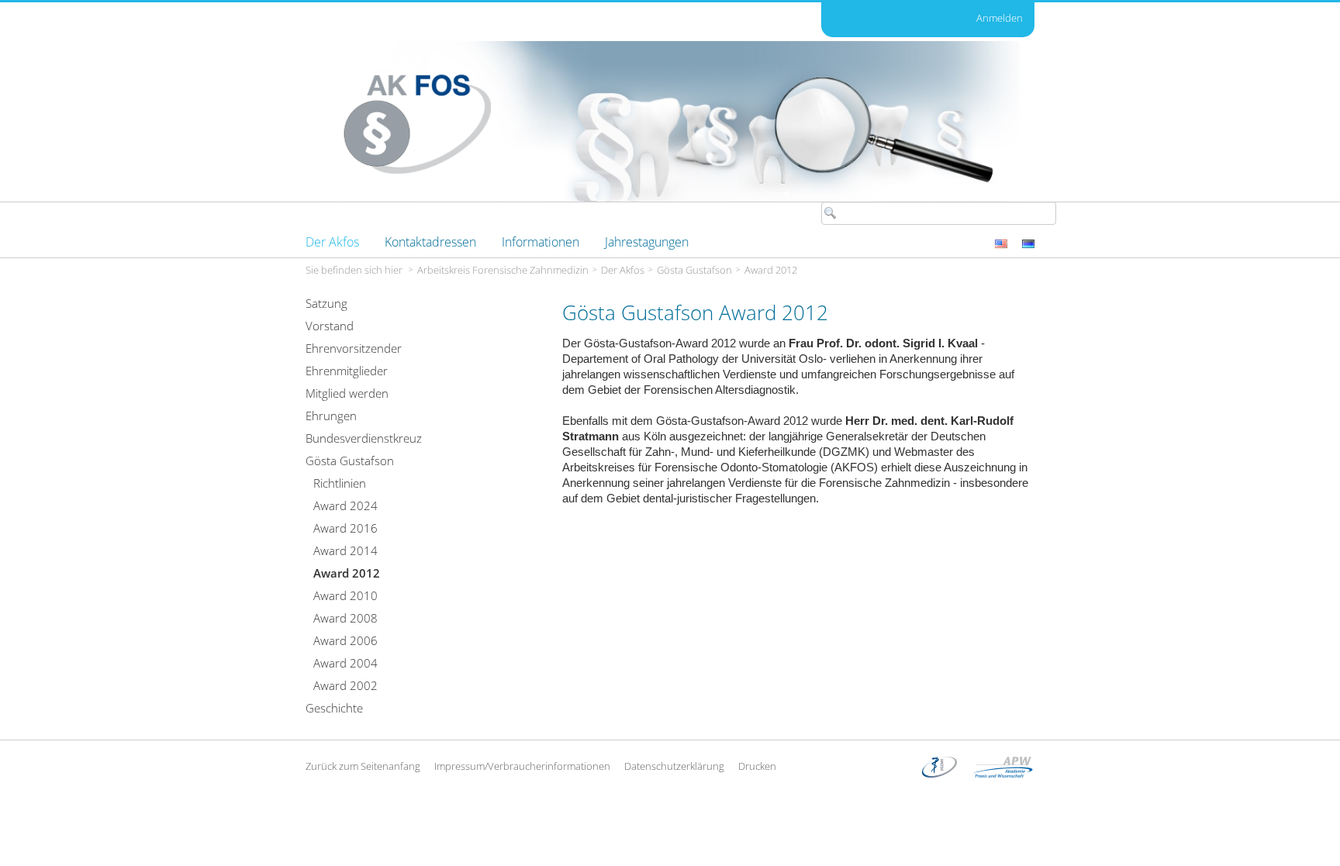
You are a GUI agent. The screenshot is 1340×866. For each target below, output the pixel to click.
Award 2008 (345, 618)
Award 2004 (345, 663)
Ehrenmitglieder (347, 370)
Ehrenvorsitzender (354, 348)
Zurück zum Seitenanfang (363, 766)
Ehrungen (331, 415)
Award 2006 (345, 640)
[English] (1002, 241)
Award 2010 (345, 595)
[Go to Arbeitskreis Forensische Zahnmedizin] (670, 121)
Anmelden (999, 18)
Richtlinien (339, 483)
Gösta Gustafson (694, 270)
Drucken (757, 766)
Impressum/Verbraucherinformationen (522, 766)
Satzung (326, 303)
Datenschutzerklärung (674, 766)
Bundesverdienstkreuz (364, 438)
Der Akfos (622, 270)
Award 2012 (770, 270)
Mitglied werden (347, 393)
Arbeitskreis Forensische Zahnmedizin (503, 270)
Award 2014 (345, 550)
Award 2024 (345, 505)
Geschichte (334, 708)
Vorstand (330, 325)
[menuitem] (332, 241)
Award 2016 (345, 528)
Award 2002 (345, 685)
